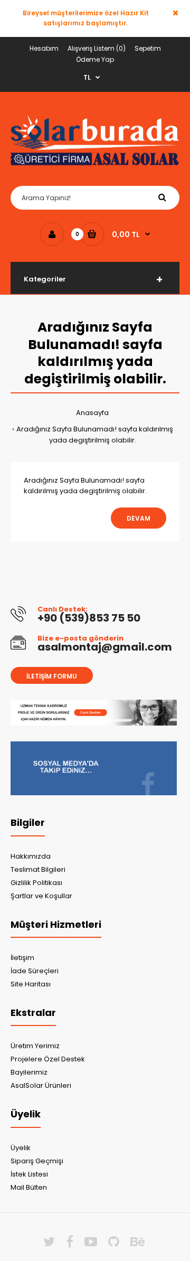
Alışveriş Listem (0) (97, 48)
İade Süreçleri (35, 971)
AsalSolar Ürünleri (41, 1085)
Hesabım (44, 48)
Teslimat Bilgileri (38, 869)
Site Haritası (31, 984)
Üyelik (21, 1148)
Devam (138, 518)
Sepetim (148, 48)
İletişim (22, 958)
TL (87, 77)
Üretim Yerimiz (35, 1046)
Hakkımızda (31, 856)
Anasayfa (92, 413)
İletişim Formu (51, 676)
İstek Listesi (29, 1174)
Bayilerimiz (29, 1072)
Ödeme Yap (95, 59)
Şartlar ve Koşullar (41, 896)
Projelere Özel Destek (48, 1059)
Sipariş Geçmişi (37, 1161)
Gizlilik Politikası (36, 883)
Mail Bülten (29, 1187)
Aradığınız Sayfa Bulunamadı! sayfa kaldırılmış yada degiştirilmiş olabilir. (94, 434)
